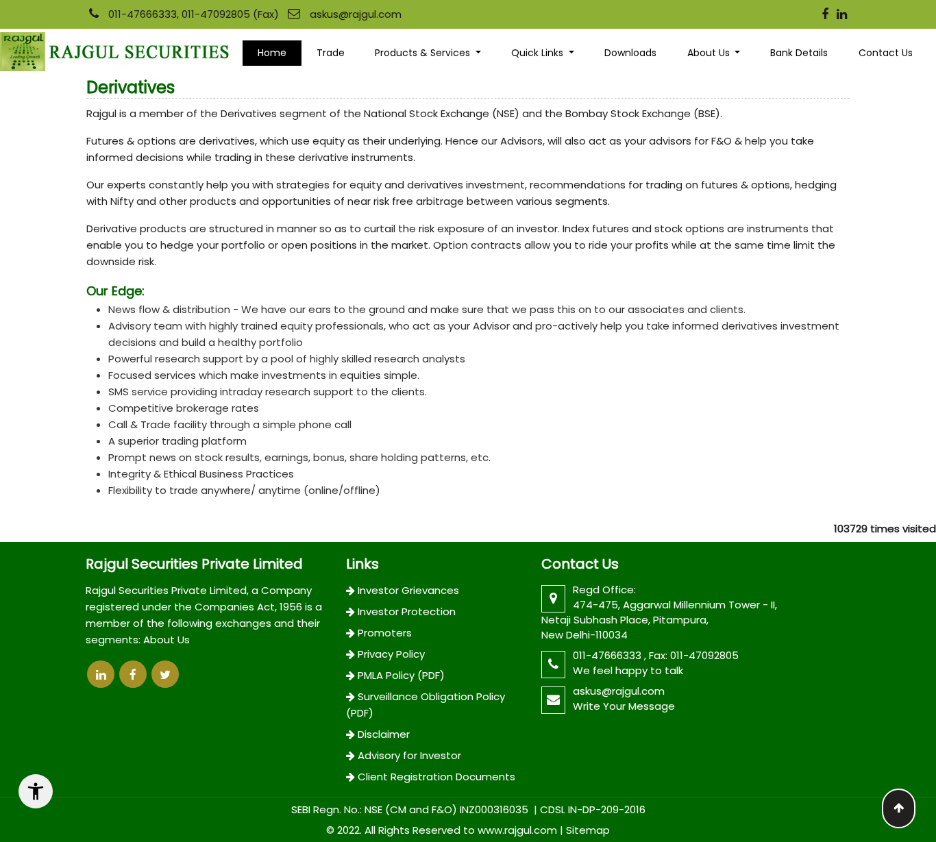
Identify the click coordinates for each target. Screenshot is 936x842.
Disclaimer (384, 734)
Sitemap (588, 830)
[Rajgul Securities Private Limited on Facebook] (133, 674)
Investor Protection (407, 611)
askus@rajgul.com (356, 14)
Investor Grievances (408, 590)
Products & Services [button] (424, 53)
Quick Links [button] (538, 53)
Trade (331, 53)
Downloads (630, 53)
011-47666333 (608, 655)
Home (272, 53)
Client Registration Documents (436, 776)
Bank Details (799, 53)
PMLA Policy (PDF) (401, 675)
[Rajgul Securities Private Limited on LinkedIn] (100, 674)
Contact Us (886, 53)
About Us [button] (709, 53)
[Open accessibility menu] (36, 791)
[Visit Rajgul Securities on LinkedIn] (841, 15)
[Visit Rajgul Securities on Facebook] (825, 15)
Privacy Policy (391, 654)
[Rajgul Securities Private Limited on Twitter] (165, 674)
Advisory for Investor (409, 755)
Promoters (385, 633)
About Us (166, 639)
